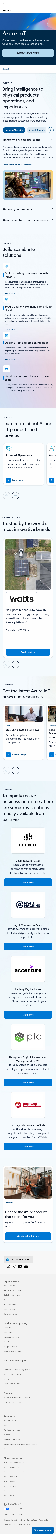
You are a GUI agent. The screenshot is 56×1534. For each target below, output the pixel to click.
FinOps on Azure (10, 1346)
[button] (28, 69)
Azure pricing (9, 1332)
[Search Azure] (3, 3)
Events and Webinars (12, 1439)
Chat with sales (44, 1530)
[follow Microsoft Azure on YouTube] (26, 1266)
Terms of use (32, 1520)
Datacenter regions (11, 1300)
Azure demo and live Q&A (14, 1384)
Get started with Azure (12, 1290)
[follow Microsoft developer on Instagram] (14, 1266)
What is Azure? (9, 1285)
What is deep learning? (12, 1476)
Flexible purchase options (14, 1342)
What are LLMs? (10, 1486)
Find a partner (9, 1407)
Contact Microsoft (10, 1520)
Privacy (22, 1520)
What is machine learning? (14, 1472)
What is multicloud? (11, 1467)
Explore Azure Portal (20, 1259)
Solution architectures (12, 1374)
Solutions (7, 1365)
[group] (23, 464)
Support (7, 1379)
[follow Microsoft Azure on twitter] (8, 1266)
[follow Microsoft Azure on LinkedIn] (20, 1266)
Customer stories (10, 1314)
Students (7, 1434)
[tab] (14, 130)
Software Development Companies (17, 1397)
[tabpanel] (28, 181)
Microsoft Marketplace (12, 1402)
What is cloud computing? (14, 1462)
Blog (5, 1425)
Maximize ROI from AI (12, 1351)
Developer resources (12, 1430)
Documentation (10, 1420)
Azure (5, 10)
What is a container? (11, 1491)
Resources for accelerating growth (17, 1369)
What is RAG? (9, 1495)
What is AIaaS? (9, 1481)
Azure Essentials (10, 1309)
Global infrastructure (12, 1295)
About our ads (9, 1524)
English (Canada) (14, 1504)
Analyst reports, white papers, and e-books (20, 1444)
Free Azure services (11, 1337)
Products (7, 1327)
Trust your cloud (10, 1304)
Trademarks (43, 1520)
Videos (6, 1449)
